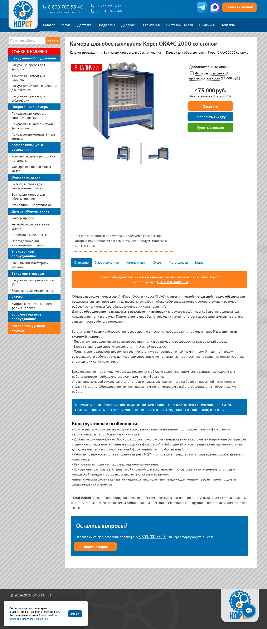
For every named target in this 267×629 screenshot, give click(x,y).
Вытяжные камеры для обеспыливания (132, 52)
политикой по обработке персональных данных (33, 617)
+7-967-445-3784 (109, 6)
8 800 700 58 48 (65, 7)
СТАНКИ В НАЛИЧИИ (172, 282)
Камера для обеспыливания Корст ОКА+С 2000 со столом (208, 52)
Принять (75, 613)
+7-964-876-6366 (109, 11)
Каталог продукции (84, 52)
